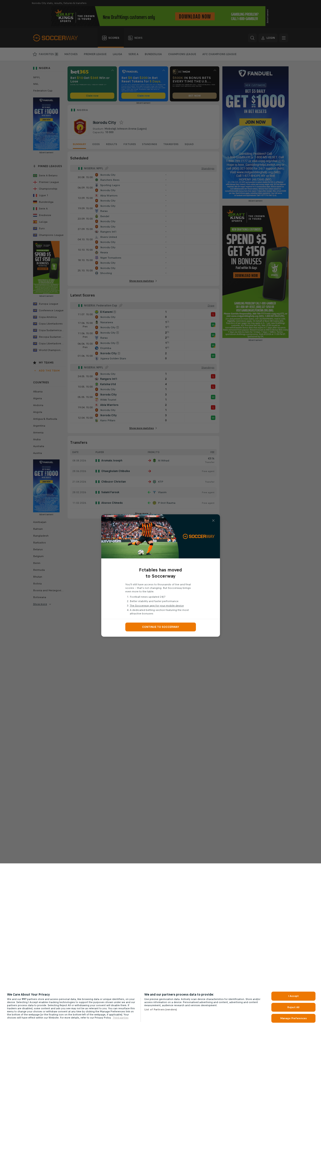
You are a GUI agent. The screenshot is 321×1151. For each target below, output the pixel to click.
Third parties (120, 1017)
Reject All (293, 1007)
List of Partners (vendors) (160, 1009)
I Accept (293, 996)
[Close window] (213, 520)
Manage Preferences (293, 1018)
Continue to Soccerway (160, 627)
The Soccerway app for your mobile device (157, 605)
